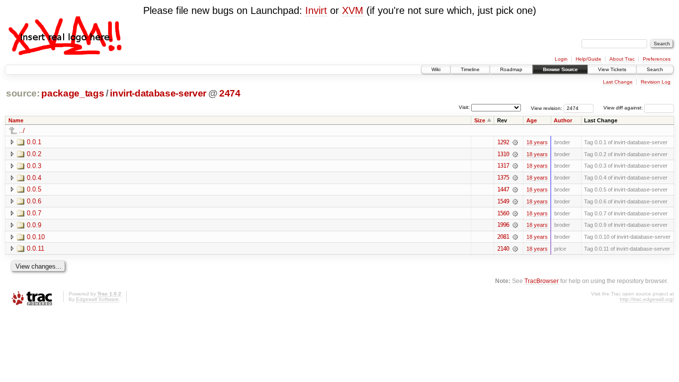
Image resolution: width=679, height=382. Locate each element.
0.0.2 (34, 154)
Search (655, 69)
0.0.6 (34, 201)
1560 (503, 213)
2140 (503, 248)
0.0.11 (35, 248)
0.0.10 (36, 237)
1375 (503, 177)
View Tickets (612, 69)
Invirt (316, 10)
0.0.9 (34, 225)
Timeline (470, 69)
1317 (503, 165)
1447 (503, 189)
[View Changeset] (515, 142)
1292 (503, 142)
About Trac (622, 59)
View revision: (546, 107)
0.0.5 (34, 189)
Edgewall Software (97, 299)
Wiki (435, 69)
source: (23, 93)
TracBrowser (541, 281)
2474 (230, 93)
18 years (537, 142)
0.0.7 (34, 213)
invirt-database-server (158, 93)
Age (531, 120)
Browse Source (560, 69)
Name (15, 120)
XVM (352, 10)
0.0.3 (34, 166)
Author (563, 120)
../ (22, 130)
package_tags (72, 93)
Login (561, 59)
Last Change (618, 82)
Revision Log (656, 82)
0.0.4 (34, 178)
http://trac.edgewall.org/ (647, 299)
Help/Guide (588, 59)
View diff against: (623, 107)
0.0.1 (34, 142)
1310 (503, 154)
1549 (503, 201)
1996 (503, 224)
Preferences (657, 59)
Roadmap (511, 69)
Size (479, 120)
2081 (503, 236)
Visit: (464, 107)
